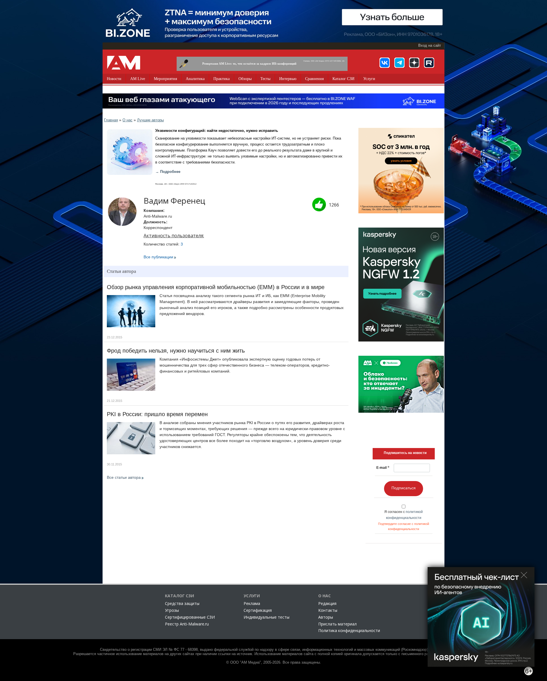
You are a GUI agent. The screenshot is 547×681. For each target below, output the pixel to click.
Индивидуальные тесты (266, 617)
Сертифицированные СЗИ (190, 617)
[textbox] (405, 453)
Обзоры (245, 79)
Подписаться (403, 488)
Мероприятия (165, 79)
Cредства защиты (182, 603)
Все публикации (158, 257)
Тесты (265, 79)
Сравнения (314, 79)
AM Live (137, 79)
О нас (127, 120)
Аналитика (195, 79)
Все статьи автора (124, 477)
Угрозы (172, 610)
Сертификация (258, 610)
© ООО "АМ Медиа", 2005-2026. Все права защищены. (273, 662)
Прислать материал (337, 624)
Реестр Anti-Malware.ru (187, 624)
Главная (111, 120)
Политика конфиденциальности (349, 630)
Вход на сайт (429, 46)
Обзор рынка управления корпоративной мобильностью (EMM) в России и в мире (215, 287)
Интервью (287, 79)
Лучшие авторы (150, 120)
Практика (221, 79)
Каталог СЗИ (343, 79)
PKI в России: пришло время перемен (157, 414)
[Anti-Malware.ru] (123, 62)
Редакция (327, 603)
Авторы (325, 617)
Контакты (327, 610)
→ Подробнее (167, 172)
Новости (114, 79)
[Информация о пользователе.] (122, 211)
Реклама (252, 603)
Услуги (369, 79)
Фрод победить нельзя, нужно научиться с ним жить (176, 350)
